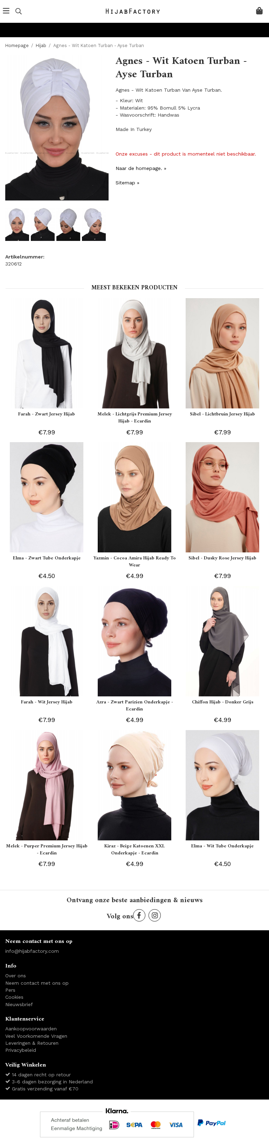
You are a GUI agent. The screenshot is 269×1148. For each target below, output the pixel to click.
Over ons (15, 975)
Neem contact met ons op (37, 983)
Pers (10, 990)
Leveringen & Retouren (31, 1043)
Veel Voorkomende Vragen (36, 1036)
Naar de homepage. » (141, 168)
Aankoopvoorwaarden (31, 1028)
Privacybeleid (20, 1050)
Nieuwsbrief (19, 1004)
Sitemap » (127, 182)
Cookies (14, 997)
